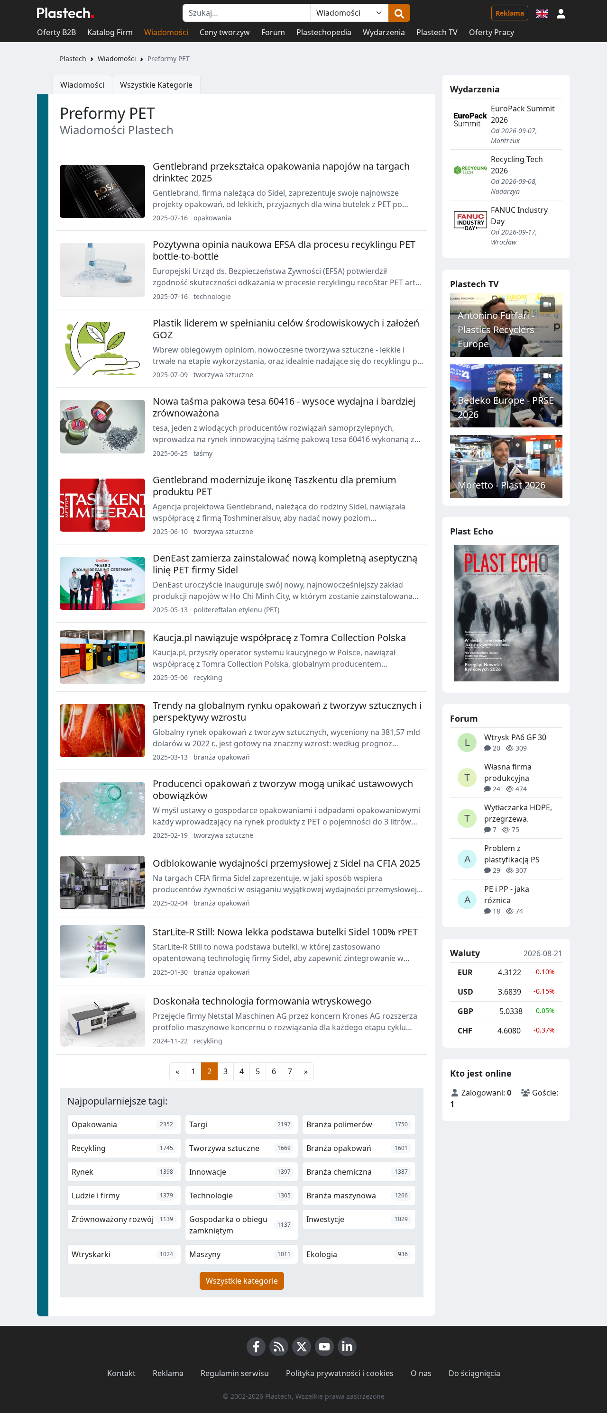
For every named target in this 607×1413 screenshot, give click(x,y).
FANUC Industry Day (519, 215)
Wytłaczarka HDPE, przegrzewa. (518, 813)
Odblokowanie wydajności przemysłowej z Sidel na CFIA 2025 (286, 863)
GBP (465, 1011)
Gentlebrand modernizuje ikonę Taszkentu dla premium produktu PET (274, 485)
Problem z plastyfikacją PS (512, 854)
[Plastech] (65, 13)
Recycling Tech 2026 (517, 165)
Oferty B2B (56, 32)
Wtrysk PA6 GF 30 (515, 737)
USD (465, 992)
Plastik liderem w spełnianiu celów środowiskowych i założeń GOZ (286, 329)
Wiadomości (166, 32)
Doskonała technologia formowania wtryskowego (262, 1001)
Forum (273, 32)
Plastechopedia (323, 32)
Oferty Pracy (491, 32)
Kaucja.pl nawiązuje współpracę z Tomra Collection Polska (279, 637)
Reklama (510, 13)
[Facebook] (256, 1346)
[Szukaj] (399, 13)
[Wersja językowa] (542, 13)
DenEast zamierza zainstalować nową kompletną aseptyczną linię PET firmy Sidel (285, 564)
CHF (465, 1030)
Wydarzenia (384, 32)
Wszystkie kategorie (242, 1281)
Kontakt (121, 1373)
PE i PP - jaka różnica (506, 895)
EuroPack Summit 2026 (523, 114)
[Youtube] (324, 1346)
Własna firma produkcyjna (508, 772)
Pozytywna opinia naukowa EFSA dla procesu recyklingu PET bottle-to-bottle (284, 250)
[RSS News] (278, 1346)
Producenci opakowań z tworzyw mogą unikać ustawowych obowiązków (283, 789)
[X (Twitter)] (301, 1346)
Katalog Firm (110, 32)
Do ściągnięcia (474, 1373)
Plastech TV (437, 32)
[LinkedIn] (347, 1346)
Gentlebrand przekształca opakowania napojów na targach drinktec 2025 (281, 172)
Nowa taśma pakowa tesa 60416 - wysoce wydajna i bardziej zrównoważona (284, 407)
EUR (465, 972)
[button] (561, 13)
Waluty (465, 953)
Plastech (73, 58)
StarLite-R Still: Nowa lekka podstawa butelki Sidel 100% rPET (285, 931)
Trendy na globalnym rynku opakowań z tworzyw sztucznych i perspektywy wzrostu (287, 711)
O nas (421, 1373)
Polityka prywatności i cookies (340, 1373)
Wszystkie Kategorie (156, 85)
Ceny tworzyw (225, 32)
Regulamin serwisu (235, 1373)
